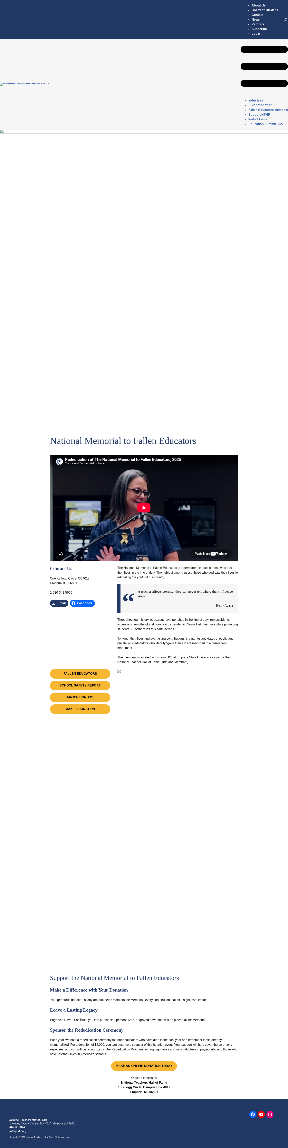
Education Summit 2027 (266, 124)
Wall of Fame (257, 119)
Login (256, 33)
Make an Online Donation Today (144, 1066)
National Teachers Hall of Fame (28, 1119)
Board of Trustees (265, 10)
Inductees (255, 100)
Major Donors (80, 697)
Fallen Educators (80, 673)
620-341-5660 (17, 1127)
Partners (258, 24)
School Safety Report (80, 685)
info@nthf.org (17, 1131)
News (256, 19)
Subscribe (259, 29)
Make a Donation (80, 709)
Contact (257, 14)
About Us (259, 5)
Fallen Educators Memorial (268, 110)
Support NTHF (259, 114)
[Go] (285, 19)
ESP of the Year (260, 105)
